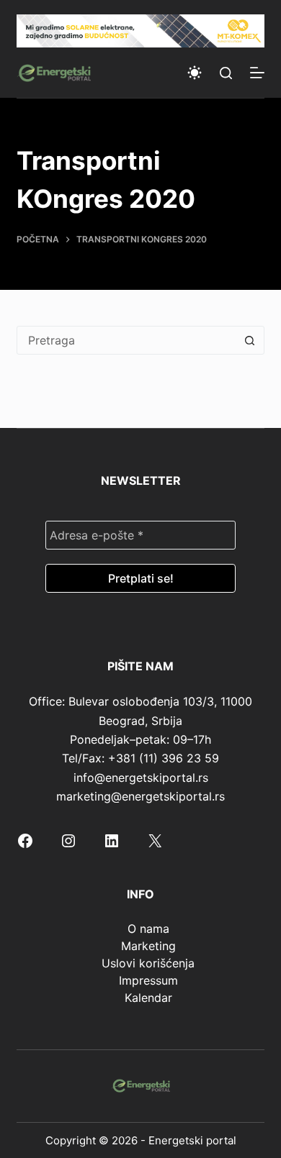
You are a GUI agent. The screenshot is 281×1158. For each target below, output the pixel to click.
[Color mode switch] (194, 72)
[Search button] (250, 340)
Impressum (148, 980)
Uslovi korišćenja (148, 963)
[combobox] (126, 340)
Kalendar (148, 997)
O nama (148, 928)
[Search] (226, 73)
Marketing (148, 946)
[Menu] (257, 72)
